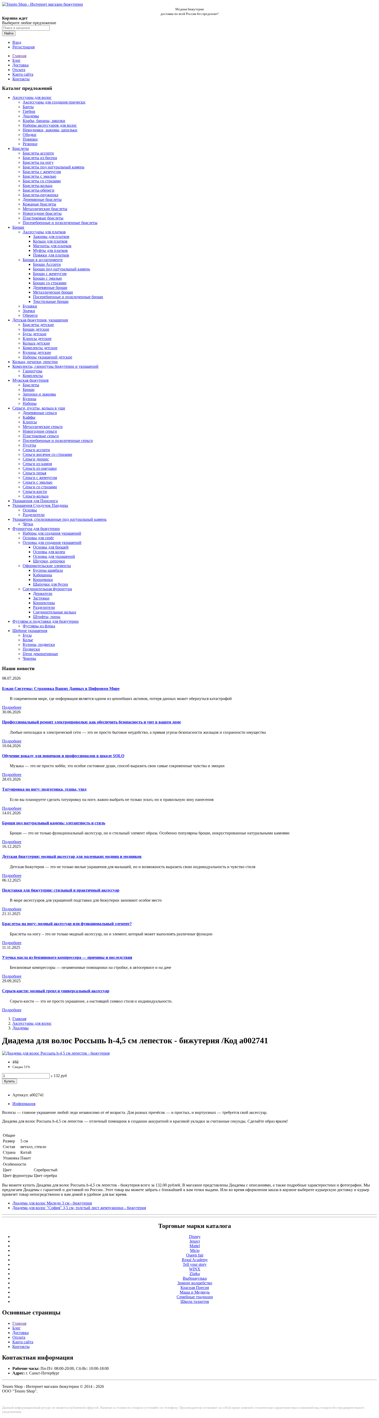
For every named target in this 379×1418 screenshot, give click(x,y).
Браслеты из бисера (40, 158)
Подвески (31, 649)
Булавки (30, 306)
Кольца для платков (50, 241)
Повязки (30, 139)
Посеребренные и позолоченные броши (68, 297)
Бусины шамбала (48, 570)
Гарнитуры (32, 371)
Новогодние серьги (40, 431)
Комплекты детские (40, 348)
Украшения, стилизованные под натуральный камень (59, 519)
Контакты (21, 79)
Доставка (20, 65)
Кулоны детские (37, 352)
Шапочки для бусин (50, 584)
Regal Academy (195, 1260)
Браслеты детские (38, 324)
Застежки (41, 598)
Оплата (18, 69)
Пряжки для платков (51, 255)
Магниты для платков (52, 246)
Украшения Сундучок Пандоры (40, 505)
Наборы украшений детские (47, 357)
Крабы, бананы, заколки (44, 120)
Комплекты (33, 375)
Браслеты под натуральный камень (53, 167)
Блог (16, 60)
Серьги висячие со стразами (47, 454)
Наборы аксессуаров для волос (50, 125)
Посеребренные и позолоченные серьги (58, 440)
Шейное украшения (29, 630)
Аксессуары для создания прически (54, 102)
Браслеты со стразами (42, 181)
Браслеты (20, 148)
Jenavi (195, 1241)
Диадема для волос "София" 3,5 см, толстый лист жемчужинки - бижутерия (79, 1208)
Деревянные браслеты (42, 199)
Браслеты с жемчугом (42, 171)
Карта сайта (22, 74)
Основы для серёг (38, 538)
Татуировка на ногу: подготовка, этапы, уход (44, 789)
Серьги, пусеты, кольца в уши (38, 408)
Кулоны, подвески (39, 644)
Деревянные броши (50, 287)
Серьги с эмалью (37, 482)
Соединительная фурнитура (47, 589)
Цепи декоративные (40, 654)
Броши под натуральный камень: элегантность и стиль (53, 823)
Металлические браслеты (45, 209)
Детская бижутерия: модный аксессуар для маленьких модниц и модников (72, 856)
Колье (28, 640)
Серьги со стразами (40, 487)
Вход (16, 42)
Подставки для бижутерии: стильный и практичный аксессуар (60, 890)
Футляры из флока (39, 626)
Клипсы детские (37, 338)
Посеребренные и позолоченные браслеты (60, 222)
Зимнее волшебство (194, 1283)
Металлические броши (53, 292)
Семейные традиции (195, 1297)
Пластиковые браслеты (43, 218)
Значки (29, 311)
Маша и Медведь (195, 1292)
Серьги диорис (36, 459)
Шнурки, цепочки (49, 561)
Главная (19, 56)
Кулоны (29, 399)
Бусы (27, 635)
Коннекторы (44, 603)
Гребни (29, 111)
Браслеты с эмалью (39, 176)
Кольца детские (36, 343)
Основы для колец (49, 552)
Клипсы (30, 422)
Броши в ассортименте (43, 260)
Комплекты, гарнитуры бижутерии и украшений (55, 366)
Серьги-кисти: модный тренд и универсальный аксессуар (55, 991)
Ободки (29, 134)
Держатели (42, 593)
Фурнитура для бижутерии (36, 528)
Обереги (30, 315)
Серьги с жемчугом (40, 477)
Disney (195, 1236)
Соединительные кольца (54, 612)
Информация (23, 1103)
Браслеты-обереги (38, 190)
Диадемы (31, 116)
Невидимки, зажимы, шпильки (50, 130)
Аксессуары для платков (44, 232)
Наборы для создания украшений (52, 533)
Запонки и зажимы (39, 394)
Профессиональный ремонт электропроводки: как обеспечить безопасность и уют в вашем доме (91, 722)
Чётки (28, 524)
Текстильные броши (51, 301)
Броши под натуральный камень (61, 269)
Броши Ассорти (47, 264)
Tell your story (195, 1264)
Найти (8, 33)
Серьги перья (34, 473)
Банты (28, 107)
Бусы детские (34, 334)
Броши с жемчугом (50, 273)
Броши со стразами (50, 283)
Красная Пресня (194, 1287)
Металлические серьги (43, 426)
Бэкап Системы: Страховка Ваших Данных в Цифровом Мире (61, 688)
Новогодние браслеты (42, 213)
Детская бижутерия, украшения (40, 320)
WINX (194, 1269)
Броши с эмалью (47, 278)
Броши (18, 227)
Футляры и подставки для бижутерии (45, 621)
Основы (30, 510)
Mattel (195, 1246)
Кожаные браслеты (39, 204)
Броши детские (36, 329)
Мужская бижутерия (30, 380)
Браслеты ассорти (38, 153)
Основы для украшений (54, 556)
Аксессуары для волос (32, 97)
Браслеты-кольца (37, 185)
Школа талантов (194, 1301)
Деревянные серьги (40, 413)
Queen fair (194, 1255)
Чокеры (29, 658)
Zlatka (195, 1273)
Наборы (30, 403)
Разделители (34, 514)
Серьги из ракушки (40, 468)
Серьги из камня (37, 464)
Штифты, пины (46, 616)
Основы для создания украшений (52, 542)
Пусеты (29, 445)
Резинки (30, 144)
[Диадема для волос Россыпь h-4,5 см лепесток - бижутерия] (56, 1053)
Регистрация (23, 47)
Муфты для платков (50, 250)
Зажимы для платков (51, 236)
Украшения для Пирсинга (35, 501)
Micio (195, 1250)
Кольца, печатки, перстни (35, 362)
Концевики (43, 579)
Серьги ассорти (36, 450)
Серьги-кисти (35, 491)
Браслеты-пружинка (40, 195)
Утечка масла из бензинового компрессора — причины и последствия (67, 957)
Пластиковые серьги (41, 436)
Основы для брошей (51, 547)
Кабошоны (42, 575)
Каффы (29, 417)
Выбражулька (195, 1278)
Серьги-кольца (35, 496)
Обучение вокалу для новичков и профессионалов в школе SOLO (63, 756)
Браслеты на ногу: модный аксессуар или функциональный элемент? (67, 923)
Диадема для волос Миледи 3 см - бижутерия (52, 1203)
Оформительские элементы (47, 565)
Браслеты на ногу (38, 162)
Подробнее (11, 707)
